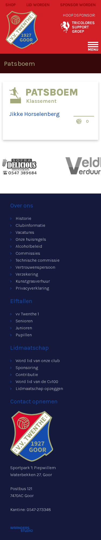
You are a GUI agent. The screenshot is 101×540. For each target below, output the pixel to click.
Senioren (24, 320)
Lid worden (38, 4)
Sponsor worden (78, 4)
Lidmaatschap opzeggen (39, 388)
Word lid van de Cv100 (37, 381)
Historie (23, 218)
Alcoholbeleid (29, 246)
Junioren (24, 327)
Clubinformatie (30, 225)
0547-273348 (39, 509)
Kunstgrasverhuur (33, 281)
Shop (10, 4)
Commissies (28, 253)
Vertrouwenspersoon (35, 267)
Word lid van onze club (38, 360)
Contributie (27, 374)
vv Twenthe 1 (27, 313)
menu (93, 50)
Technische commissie (38, 260)
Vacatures (25, 232)
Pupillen (24, 334)
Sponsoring (27, 367)
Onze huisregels (31, 239)
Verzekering (27, 274)
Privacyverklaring (32, 288)
